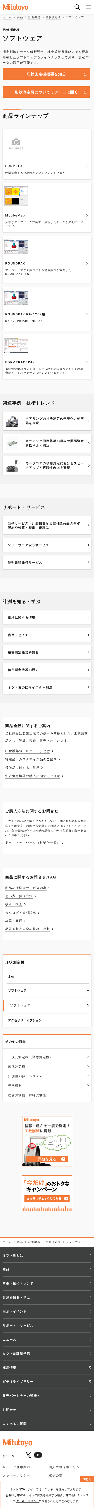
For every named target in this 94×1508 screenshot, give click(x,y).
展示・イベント (15, 1311)
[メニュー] (88, 7)
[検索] (77, 7)
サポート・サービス (18, 1325)
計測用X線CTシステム (25, 1076)
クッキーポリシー (16, 1475)
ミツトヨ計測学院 (16, 1353)
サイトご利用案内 (16, 1467)
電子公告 (56, 1475)
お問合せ (9, 1409)
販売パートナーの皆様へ (21, 1395)
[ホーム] (20, 7)
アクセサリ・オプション (25, 1020)
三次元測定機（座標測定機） (30, 1057)
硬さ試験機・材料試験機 (27, 1095)
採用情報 (9, 1367)
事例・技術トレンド (18, 1283)
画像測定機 (16, 1066)
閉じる (87, 1479)
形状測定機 (15, 962)
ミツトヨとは (13, 1255)
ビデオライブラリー (18, 1381)
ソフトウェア (17, 990)
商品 (6, 1269)
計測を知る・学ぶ (16, 1297)
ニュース (9, 1339)
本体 (11, 976)
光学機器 (15, 1085)
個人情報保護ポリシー (66, 1467)
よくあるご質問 (15, 1423)
